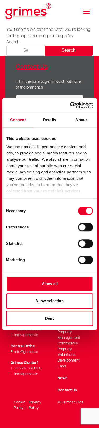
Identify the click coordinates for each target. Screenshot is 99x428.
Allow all (50, 283)
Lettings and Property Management (69, 332)
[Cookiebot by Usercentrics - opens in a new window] (70, 105)
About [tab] (81, 120)
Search (13, 42)
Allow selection (49, 301)
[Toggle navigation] (86, 11)
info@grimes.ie (26, 335)
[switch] (85, 227)
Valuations (66, 355)
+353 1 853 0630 (27, 369)
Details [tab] (49, 120)
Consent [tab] (18, 120)
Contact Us (67, 390)
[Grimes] (28, 11)
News (62, 378)
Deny (49, 318)
